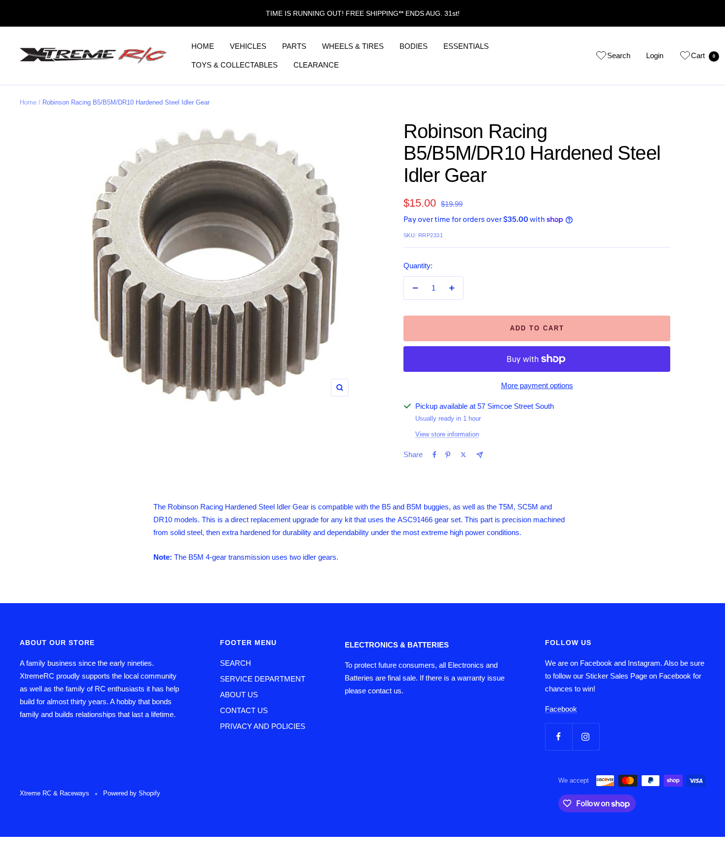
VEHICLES (248, 46)
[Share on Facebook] (434, 454)
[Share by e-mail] (479, 455)
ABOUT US (239, 694)
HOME (202, 46)
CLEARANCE (316, 65)
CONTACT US (244, 710)
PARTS (294, 46)
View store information (447, 434)
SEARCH (235, 663)
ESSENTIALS (466, 46)
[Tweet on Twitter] (463, 454)
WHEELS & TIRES (353, 46)
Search (618, 55)
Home (28, 102)
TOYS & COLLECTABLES (234, 65)
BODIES (413, 46)
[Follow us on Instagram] (585, 736)
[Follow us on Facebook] (558, 736)
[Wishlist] (601, 57)
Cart (703, 55)
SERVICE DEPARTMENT (262, 679)
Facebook (561, 709)
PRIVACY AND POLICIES (262, 726)
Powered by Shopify (131, 793)
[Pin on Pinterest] (447, 454)
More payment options (537, 385)
